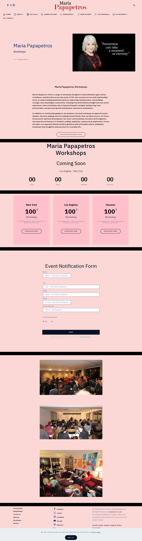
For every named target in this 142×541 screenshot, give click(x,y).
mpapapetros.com (115, 512)
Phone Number (48, 306)
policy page (96, 532)
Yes (46, 321)
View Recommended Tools (71, 134)
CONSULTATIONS (50, 14)
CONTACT (10, 18)
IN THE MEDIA (121, 14)
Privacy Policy (85, 337)
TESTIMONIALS (103, 14)
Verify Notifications (50, 317)
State (45, 291)
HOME (8, 14)
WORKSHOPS (68, 14)
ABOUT (19, 14)
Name (45, 272)
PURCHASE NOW (31, 231)
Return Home (23, 59)
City (44, 283)
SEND (71, 332)
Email (45, 298)
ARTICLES (34, 14)
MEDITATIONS (85, 14)
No (52, 321)
